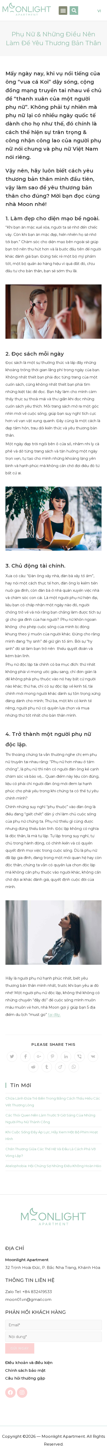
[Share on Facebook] (25, 1056)
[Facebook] (10, 1392)
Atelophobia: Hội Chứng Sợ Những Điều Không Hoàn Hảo (53, 1166)
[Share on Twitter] (12, 1056)
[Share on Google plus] (39, 1056)
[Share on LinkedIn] (66, 1056)
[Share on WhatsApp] (74, 1067)
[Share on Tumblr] (47, 1067)
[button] (63, 10)
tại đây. (54, 1014)
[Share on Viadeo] (60, 1067)
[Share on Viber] (79, 1056)
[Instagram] (22, 1392)
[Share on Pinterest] (52, 1056)
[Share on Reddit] (33, 1067)
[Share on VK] (93, 1056)
